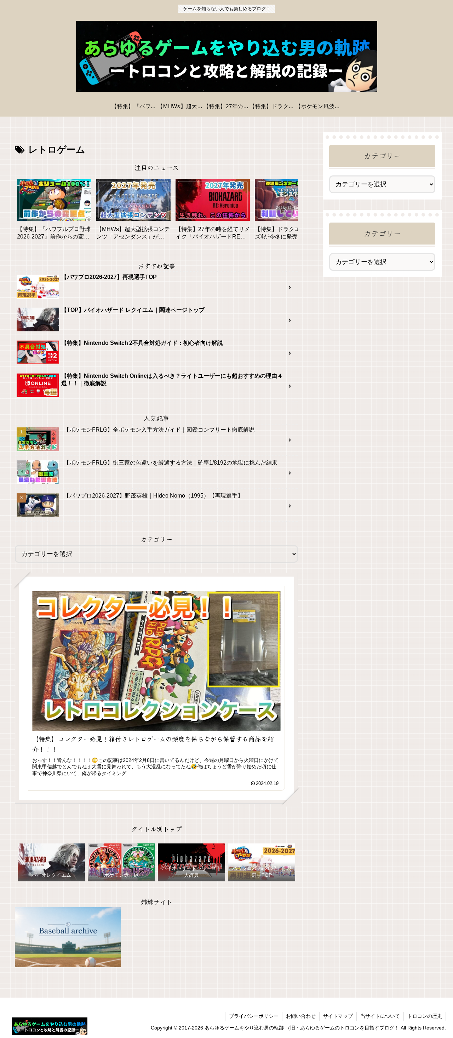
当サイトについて (380, 1016)
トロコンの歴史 (424, 1016)
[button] (285, 211)
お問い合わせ (301, 1016)
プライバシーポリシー (254, 1016)
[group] (54, 212)
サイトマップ (338, 1016)
